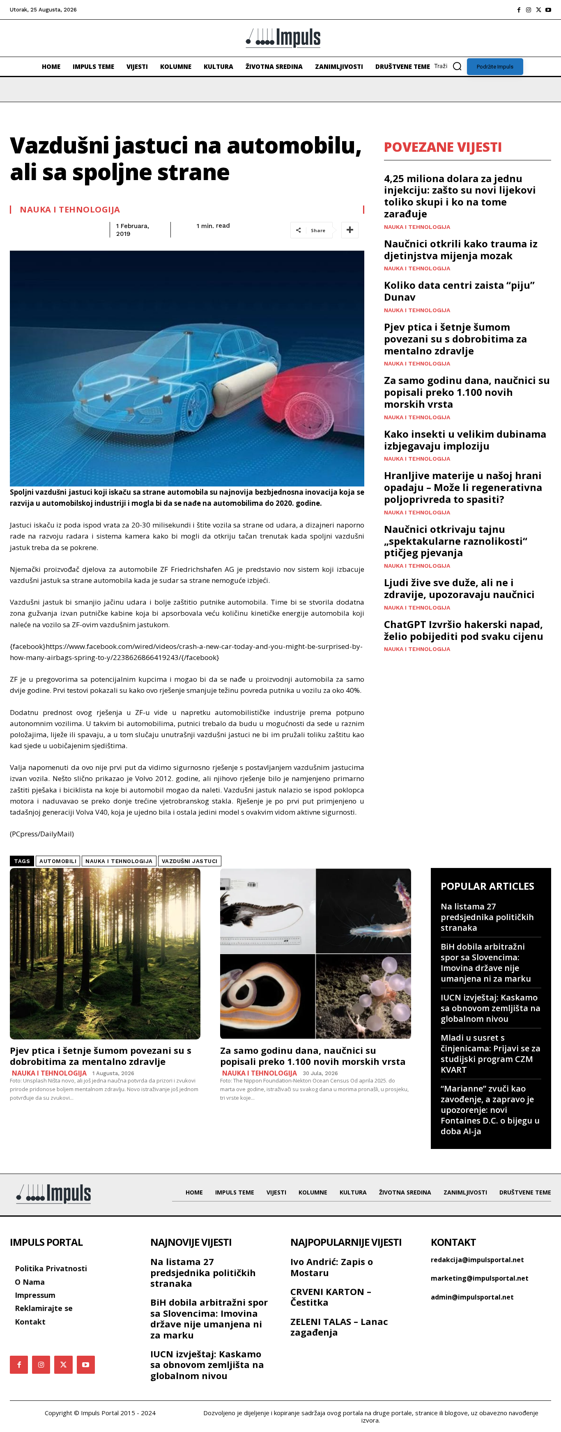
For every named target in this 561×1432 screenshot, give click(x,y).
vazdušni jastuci (190, 861)
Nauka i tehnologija (70, 210)
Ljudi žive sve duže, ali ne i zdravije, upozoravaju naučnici (459, 588)
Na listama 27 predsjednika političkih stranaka (487, 917)
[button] (450, 66)
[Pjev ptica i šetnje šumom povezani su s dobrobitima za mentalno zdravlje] (105, 953)
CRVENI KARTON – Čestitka (330, 1296)
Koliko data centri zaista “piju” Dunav (459, 291)
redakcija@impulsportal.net (477, 1259)
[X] (538, 10)
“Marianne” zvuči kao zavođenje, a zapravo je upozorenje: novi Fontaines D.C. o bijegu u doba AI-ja (490, 1110)
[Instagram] (528, 10)
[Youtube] (548, 10)
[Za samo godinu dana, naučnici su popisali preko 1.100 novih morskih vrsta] (315, 953)
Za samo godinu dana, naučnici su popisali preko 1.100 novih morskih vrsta (467, 392)
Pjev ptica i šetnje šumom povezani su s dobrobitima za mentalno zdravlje (455, 338)
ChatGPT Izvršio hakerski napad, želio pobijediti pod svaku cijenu (463, 630)
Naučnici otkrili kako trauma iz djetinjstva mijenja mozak (461, 249)
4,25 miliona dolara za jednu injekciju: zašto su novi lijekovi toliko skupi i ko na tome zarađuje (460, 195)
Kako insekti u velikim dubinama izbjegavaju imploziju (465, 439)
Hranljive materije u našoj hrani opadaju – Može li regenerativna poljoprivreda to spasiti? (463, 487)
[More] (350, 230)
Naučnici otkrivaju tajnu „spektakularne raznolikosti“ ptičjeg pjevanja (455, 541)
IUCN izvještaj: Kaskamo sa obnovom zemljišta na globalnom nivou (490, 1008)
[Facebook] (519, 10)
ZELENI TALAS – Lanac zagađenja (339, 1326)
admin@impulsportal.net (472, 1297)
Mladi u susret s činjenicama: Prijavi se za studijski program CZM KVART (490, 1053)
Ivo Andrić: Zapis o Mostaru (331, 1266)
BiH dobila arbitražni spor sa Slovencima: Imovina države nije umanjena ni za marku (486, 962)
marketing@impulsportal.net (480, 1278)
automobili (57, 861)
